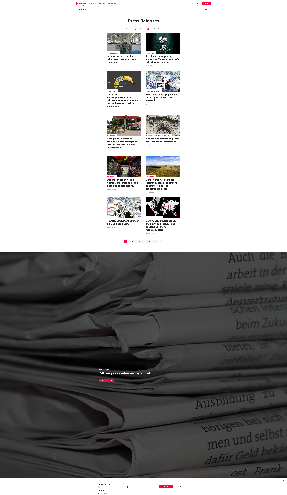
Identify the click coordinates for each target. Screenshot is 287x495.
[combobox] (283, 480)
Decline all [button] (181, 486)
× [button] (285, 480)
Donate (206, 3)
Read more (107, 484)
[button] (127, 493)
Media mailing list (107, 380)
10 (156, 241)
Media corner (82, 9)
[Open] (210, 9)
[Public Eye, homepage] (81, 3)
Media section (156, 28)
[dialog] (143, 486)
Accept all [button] (166, 486)
